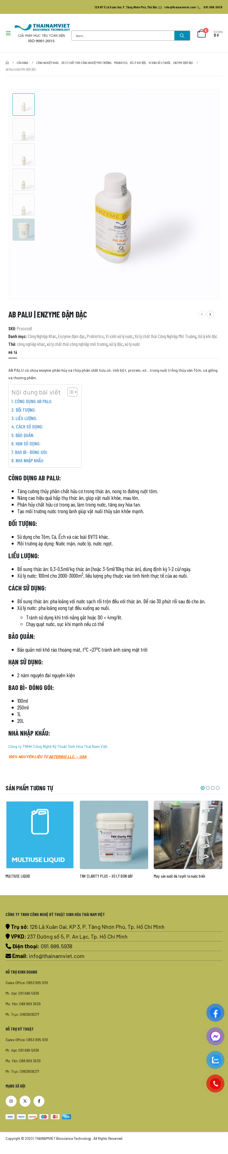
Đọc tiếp (65, 810)
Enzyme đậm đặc (71, 336)
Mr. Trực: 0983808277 (22, 1014)
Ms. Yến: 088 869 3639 (23, 1004)
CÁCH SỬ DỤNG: (29, 426)
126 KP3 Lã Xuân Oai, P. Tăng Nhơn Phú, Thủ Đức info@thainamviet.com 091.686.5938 (158, 7)
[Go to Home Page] (7, 62)
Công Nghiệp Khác (42, 336)
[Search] (182, 35)
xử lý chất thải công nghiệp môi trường (77, 344)
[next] (210, 314)
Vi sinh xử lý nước (119, 336)
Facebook (38, 1101)
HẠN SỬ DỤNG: (28, 443)
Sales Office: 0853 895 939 (27, 983)
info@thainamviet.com (57, 955)
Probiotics (95, 336)
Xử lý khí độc (207, 336)
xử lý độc (116, 344)
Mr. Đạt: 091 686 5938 (22, 993)
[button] (10, 33)
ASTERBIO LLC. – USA (67, 756)
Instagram (11, 1101)
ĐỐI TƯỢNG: (26, 410)
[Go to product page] (40, 835)
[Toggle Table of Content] (69, 392)
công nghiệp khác (31, 344)
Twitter (25, 1101)
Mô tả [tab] (12, 352)
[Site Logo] (42, 33)
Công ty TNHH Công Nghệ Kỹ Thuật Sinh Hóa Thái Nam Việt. (58, 746)
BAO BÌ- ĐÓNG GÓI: (31, 452)
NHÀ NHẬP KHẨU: (30, 460)
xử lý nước (132, 344)
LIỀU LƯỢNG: (26, 418)
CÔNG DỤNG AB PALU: (33, 401)
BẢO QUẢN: (25, 435)
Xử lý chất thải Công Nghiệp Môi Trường (165, 336)
